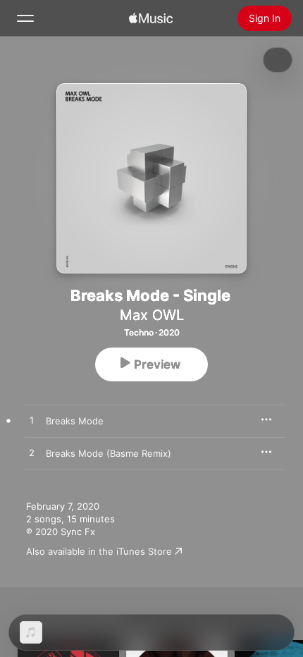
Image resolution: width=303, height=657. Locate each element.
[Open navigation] (25, 18)
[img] (151, 18)
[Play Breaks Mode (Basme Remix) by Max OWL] (32, 453)
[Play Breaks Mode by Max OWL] (32, 421)
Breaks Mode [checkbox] (75, 420)
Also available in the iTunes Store (99, 551)
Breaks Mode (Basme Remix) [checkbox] (108, 453)
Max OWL (152, 315)
